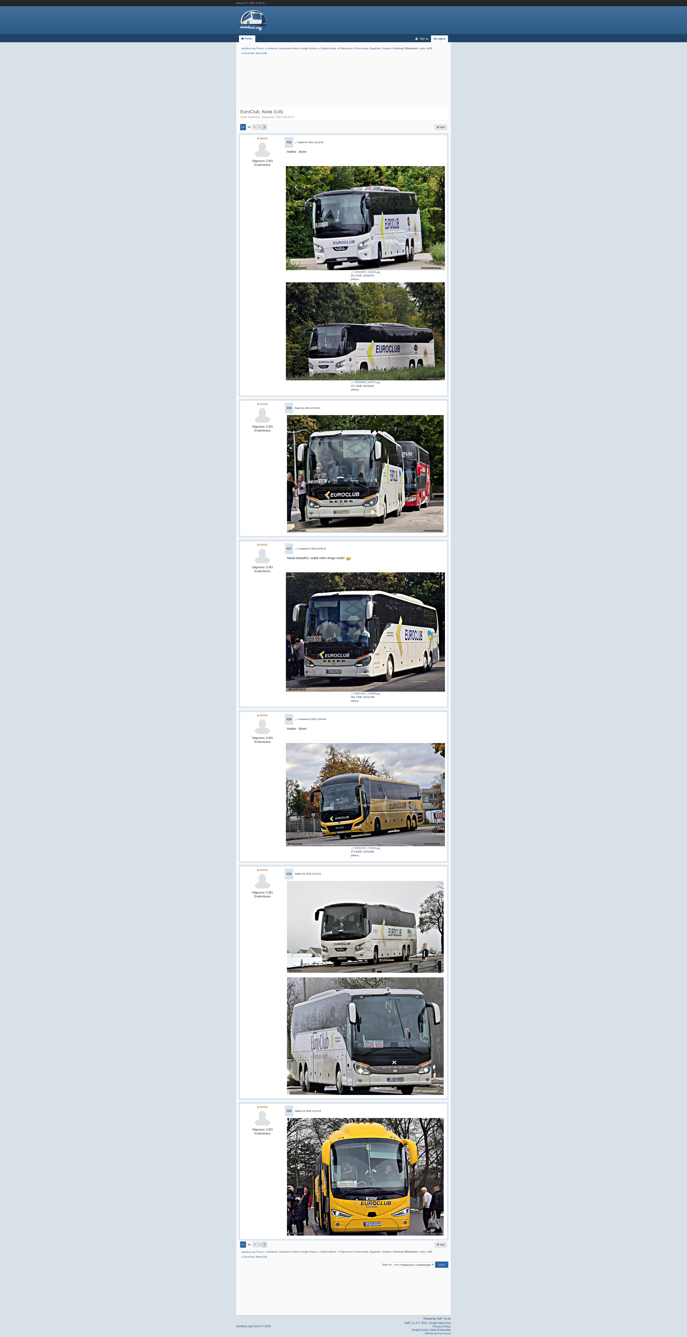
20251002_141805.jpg (367, 693)
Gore (243, 1244)
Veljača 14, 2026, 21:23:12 (308, 1111)
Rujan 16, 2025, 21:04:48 (307, 408)
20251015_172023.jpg (367, 848)
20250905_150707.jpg (367, 382)
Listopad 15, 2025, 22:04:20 (312, 719)
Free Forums (444, 1333)
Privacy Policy (442, 1326)
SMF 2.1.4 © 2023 (415, 1322)
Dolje (243, 127)
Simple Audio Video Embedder (431, 1329)
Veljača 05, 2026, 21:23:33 (308, 874)
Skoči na (386, 1264)
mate (422, 48)
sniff (429, 48)
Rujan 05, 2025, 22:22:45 (310, 142)
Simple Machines (440, 1322)
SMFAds (429, 1333)
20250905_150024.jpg (367, 272)
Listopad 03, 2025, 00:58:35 (312, 549)
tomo (264, 138)
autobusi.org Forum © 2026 (253, 1326)
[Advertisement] (343, 82)
